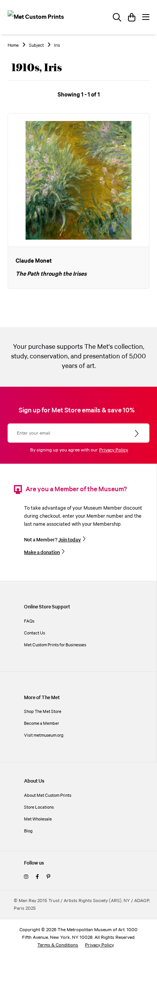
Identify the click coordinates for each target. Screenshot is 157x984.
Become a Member (41, 723)
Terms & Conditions (57, 945)
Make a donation (42, 552)
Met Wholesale (38, 819)
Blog (28, 831)
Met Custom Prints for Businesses (55, 645)
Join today (69, 539)
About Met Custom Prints (47, 795)
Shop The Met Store (42, 711)
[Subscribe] (137, 434)
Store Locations (39, 807)
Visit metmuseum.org (44, 735)
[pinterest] (48, 877)
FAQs (29, 621)
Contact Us (34, 633)
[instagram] (26, 877)
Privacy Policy (113, 450)
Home (13, 45)
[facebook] (37, 877)
